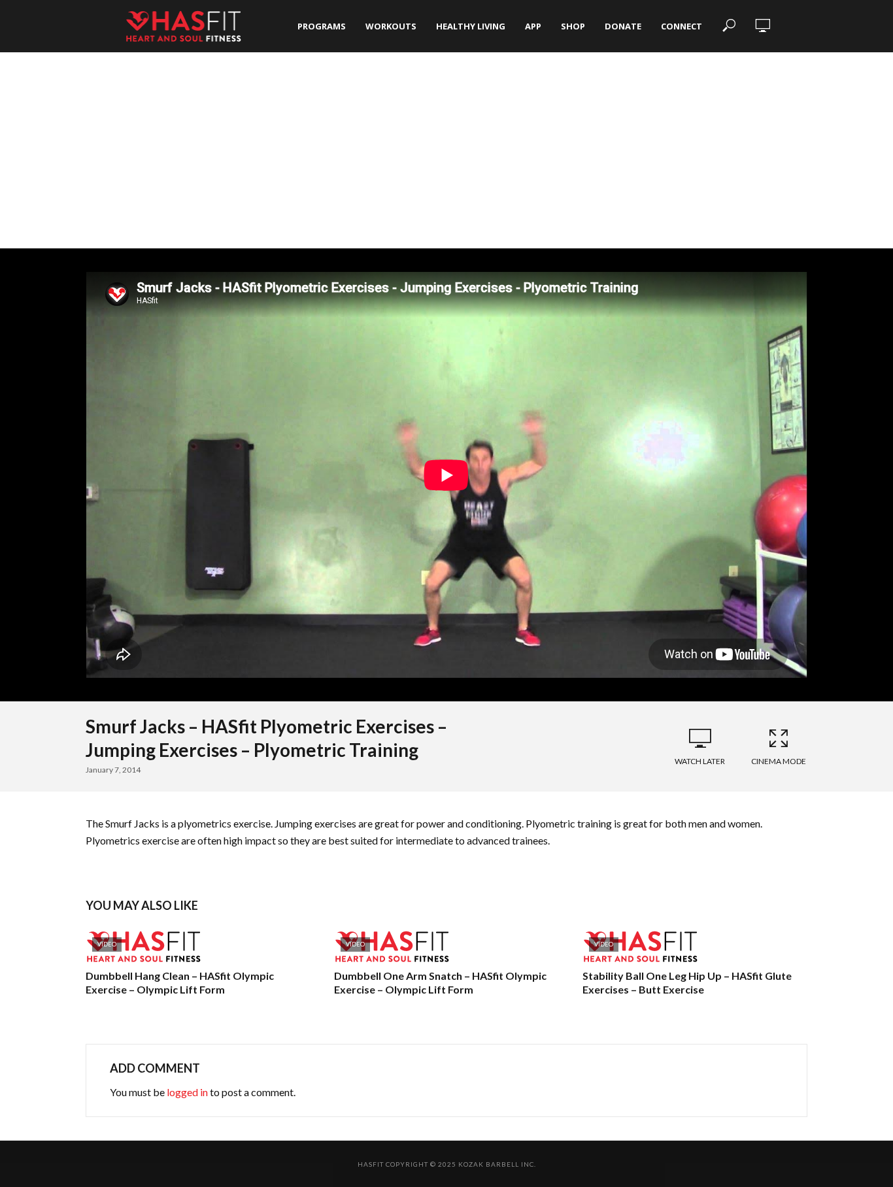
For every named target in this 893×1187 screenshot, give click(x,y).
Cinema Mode (778, 761)
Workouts (390, 26)
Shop (573, 26)
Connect (681, 26)
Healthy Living (470, 26)
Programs (321, 26)
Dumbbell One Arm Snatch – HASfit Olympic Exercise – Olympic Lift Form (440, 982)
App (533, 26)
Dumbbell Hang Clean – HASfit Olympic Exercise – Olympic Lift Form (180, 982)
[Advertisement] (446, 150)
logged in (187, 1092)
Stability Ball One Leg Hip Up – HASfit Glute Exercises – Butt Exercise (687, 982)
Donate (623, 26)
